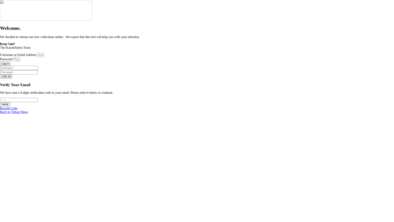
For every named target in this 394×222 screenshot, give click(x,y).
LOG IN (6, 76)
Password (6, 59)
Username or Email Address (18, 55)
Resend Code (8, 108)
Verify (5, 104)
